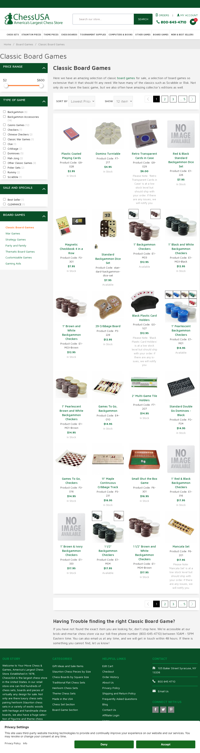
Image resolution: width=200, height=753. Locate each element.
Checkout (108, 671)
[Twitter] (163, 710)
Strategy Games (15, 239)
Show (109, 101)
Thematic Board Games (20, 251)
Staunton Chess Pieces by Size (71, 671)
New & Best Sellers (182, 34)
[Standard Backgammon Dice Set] (108, 225)
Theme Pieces (51, 34)
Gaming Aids (13, 263)
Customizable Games (18, 257)
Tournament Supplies (93, 34)
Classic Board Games (19, 227)
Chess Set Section (63, 704)
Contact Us (109, 709)
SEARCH (143, 19)
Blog (105, 704)
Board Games (160, 34)
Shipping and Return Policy (119, 693)
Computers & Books (120, 34)
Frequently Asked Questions (119, 698)
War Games (12, 233)
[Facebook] (155, 710)
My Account (189, 15)
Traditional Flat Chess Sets (68, 682)
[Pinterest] (171, 710)
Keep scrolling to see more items (78, 616)
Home (7, 44)
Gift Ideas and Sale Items (67, 666)
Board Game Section (65, 709)
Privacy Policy (111, 688)
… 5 (182, 99)
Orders (163, 15)
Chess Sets (13, 34)
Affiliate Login (110, 715)
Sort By (62, 101)
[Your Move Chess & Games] (33, 19)
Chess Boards (69, 34)
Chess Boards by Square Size (70, 677)
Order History (110, 677)
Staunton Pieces (31, 34)
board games (126, 78)
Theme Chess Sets (64, 693)
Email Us (163, 691)
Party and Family (15, 245)
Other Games (142, 34)
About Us (108, 682)
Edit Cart (107, 666)
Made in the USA (62, 698)
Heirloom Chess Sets (65, 688)
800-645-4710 (173, 22)
